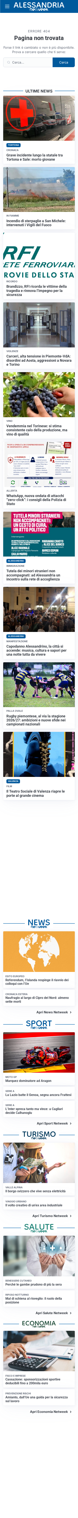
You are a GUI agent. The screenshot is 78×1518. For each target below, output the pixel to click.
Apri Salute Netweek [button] (52, 1313)
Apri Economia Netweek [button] (49, 1412)
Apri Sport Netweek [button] (52, 1123)
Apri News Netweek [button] (52, 1012)
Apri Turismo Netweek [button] (50, 1216)
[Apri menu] (7, 6)
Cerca (63, 62)
